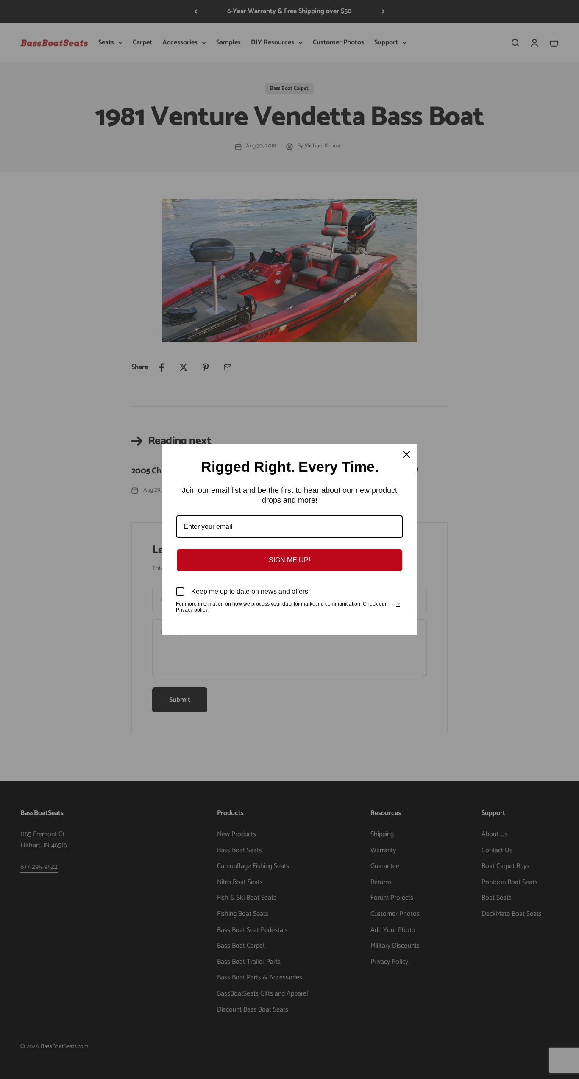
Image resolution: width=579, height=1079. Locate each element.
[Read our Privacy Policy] (398, 605)
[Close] (406, 454)
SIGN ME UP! (289, 560)
